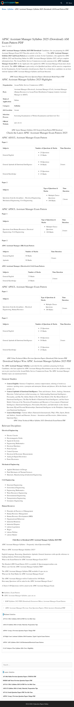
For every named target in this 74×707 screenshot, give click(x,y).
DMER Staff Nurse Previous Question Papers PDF (17, 680)
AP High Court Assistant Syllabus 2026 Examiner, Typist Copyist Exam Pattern (26, 636)
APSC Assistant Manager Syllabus (15, 595)
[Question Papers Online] (10, 3)
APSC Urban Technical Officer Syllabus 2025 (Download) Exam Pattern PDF (39, 420)
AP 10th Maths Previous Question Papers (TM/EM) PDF (19, 676)
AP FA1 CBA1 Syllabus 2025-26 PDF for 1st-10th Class (19, 619)
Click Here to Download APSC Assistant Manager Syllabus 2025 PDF (37, 540)
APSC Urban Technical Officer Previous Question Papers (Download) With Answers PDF (37, 358)
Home (4, 9)
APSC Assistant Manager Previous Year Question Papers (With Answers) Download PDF (35, 608)
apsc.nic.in (31, 595)
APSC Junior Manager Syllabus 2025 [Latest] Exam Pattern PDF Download (37, 130)
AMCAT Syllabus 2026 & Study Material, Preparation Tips (20, 625)
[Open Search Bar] (61, 3)
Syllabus (10, 9)
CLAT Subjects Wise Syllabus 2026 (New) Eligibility (18, 648)
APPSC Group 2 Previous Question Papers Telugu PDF (19, 631)
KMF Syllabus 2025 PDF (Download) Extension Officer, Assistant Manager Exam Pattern (35, 601)
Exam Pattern (15, 592)
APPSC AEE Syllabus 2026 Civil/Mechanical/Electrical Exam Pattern (23, 642)
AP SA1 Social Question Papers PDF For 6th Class (18, 692)
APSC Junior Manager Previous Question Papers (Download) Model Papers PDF (37, 77)
